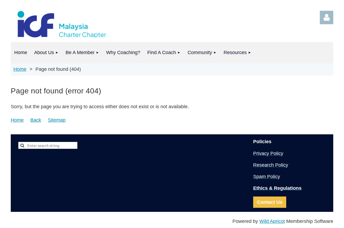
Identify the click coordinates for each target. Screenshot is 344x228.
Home (19, 69)
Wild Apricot (272, 221)
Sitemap (57, 120)
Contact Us (269, 202)
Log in (326, 17)
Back (35, 120)
